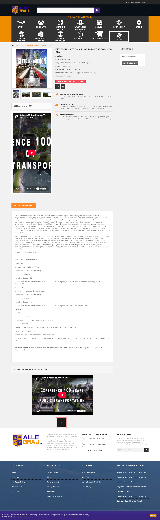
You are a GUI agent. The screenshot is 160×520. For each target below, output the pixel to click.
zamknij (153, 516)
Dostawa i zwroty (53, 482)
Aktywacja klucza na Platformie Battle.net (132, 496)
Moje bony (86, 477)
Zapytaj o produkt (63, 86)
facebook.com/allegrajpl (97, 450)
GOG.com (15, 492)
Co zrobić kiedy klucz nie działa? (129, 501)
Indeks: (58, 56)
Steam (13, 472)
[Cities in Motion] (16, 94)
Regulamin (51, 492)
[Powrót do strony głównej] (12, 45)
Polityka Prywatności (23, 517)
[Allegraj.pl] (21, 10)
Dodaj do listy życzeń (57, 86)
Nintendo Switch (17, 487)
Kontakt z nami (52, 472)
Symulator (67, 76)
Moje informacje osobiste (91, 482)
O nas (49, 477)
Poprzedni (13, 94)
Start (13, 20)
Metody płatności (53, 487)
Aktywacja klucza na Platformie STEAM (131, 472)
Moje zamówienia (88, 472)
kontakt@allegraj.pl (100, 444)
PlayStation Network (18, 482)
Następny (50, 94)
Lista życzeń (127, 49)
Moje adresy (86, 487)
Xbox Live (15, 477)
